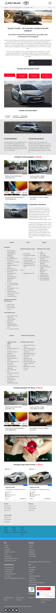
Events (30, 573)
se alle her (38, 157)
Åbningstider (32, 567)
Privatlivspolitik (8, 571)
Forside (6, 545)
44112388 (34, 584)
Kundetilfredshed (8, 569)
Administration (8, 515)
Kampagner (32, 569)
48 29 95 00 (7, 510)
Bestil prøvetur (8, 556)
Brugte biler (7, 549)
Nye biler (6, 7)
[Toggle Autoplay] (51, 82)
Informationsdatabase (34, 576)
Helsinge (31, 503)
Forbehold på (32, 582)
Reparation (32, 549)
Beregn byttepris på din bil (11, 558)
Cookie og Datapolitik (10, 573)
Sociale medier (32, 580)
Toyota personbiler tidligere (16, 7)
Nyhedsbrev (32, 578)
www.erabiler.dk (40, 582)
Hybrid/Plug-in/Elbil (9, 552)
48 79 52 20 (31, 510)
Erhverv (6, 554)
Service (31, 547)
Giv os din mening (9, 567)
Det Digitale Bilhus (33, 561)
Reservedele (32, 554)
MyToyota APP (32, 597)
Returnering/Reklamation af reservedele (14, 578)
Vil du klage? (7, 576)
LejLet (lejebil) (32, 556)
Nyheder (31, 571)
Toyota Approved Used (10, 560)
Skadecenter (32, 552)
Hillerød (6, 503)
